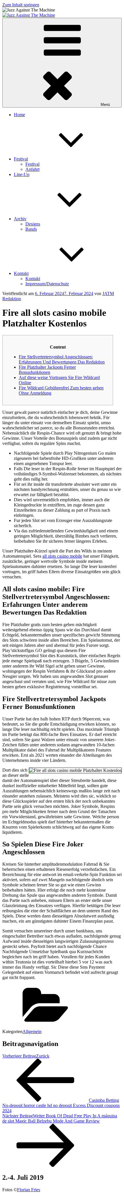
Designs (32, 223)
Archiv (20, 218)
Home (19, 114)
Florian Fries (28, 1189)
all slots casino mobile (62, 556)
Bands (31, 229)
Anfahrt (32, 169)
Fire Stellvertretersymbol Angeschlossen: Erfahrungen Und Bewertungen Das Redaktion (62, 359)
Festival (21, 158)
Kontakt (21, 273)
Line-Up (21, 174)
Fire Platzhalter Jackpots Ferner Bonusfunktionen (47, 370)
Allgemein (32, 1031)
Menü (105, 104)
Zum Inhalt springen (20, 4)
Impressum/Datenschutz (47, 283)
